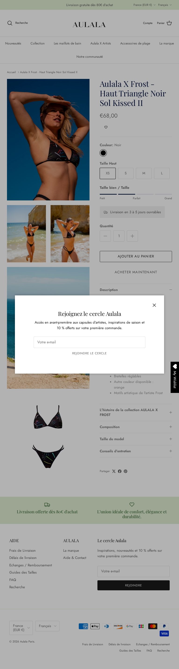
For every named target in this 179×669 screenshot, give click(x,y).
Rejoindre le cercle (89, 353)
